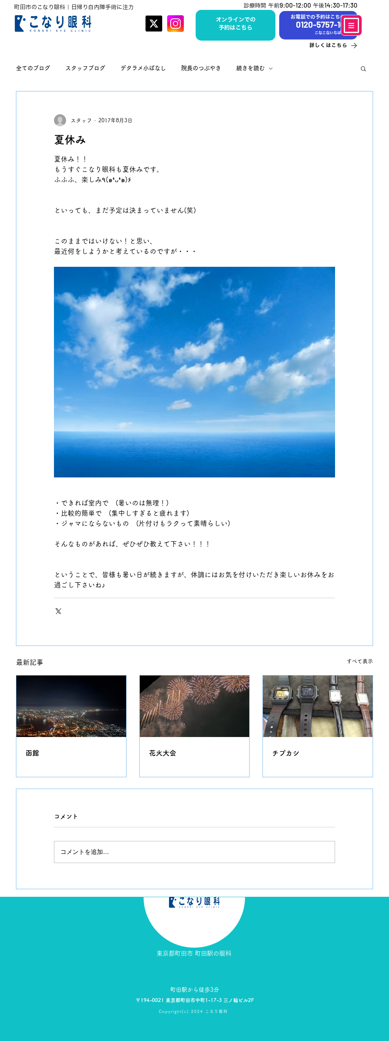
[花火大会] (195, 706)
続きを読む (250, 68)
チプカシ (285, 753)
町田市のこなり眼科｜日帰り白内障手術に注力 (74, 7)
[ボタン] (235, 24)
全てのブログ (33, 68)
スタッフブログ (85, 68)
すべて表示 (359, 661)
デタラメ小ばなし (143, 68)
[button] (363, 68)
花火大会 (162, 753)
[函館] (71, 706)
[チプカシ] (318, 706)
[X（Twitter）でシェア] (57, 610)
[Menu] (351, 25)
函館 (32, 753)
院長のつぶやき (201, 68)
